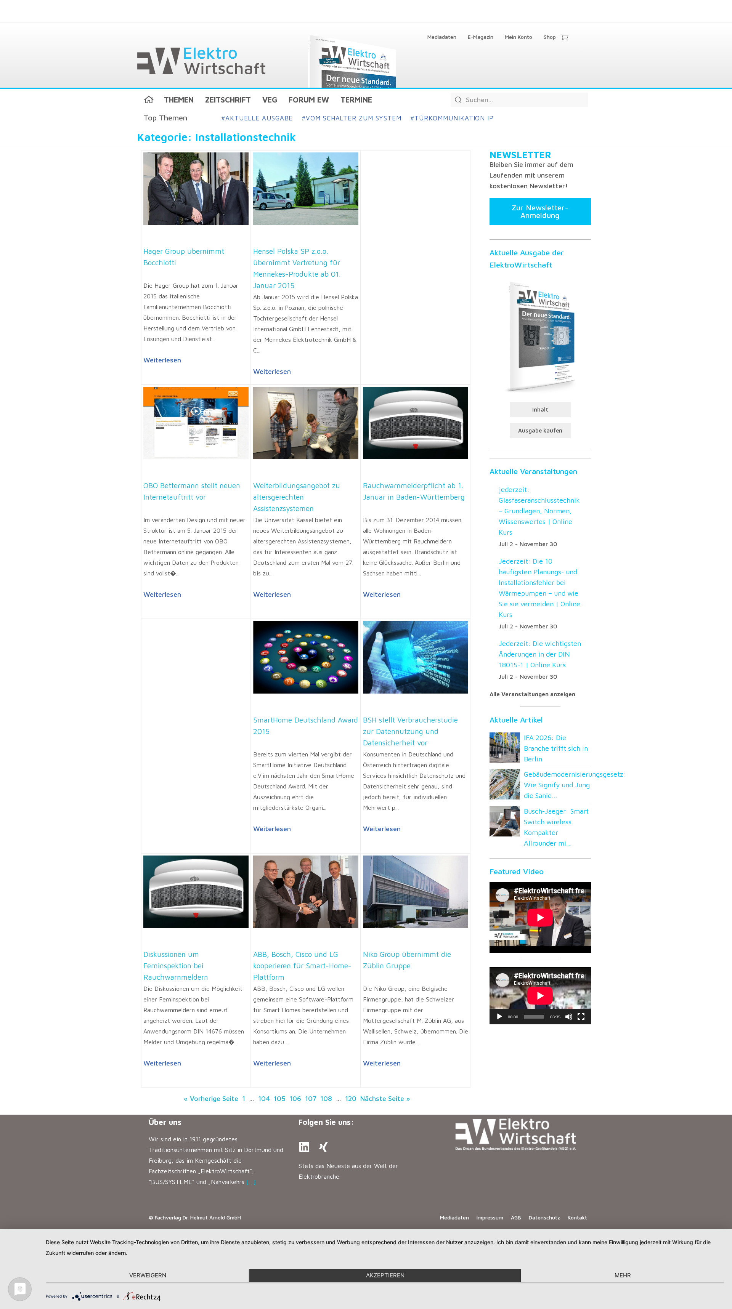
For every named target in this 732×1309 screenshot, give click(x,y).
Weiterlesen (162, 360)
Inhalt (540, 409)
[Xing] (323, 1147)
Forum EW (309, 99)
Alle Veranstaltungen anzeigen (532, 694)
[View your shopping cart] (564, 38)
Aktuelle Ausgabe (257, 118)
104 (264, 1098)
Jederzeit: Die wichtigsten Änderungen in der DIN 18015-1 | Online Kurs (540, 654)
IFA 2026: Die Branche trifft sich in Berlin (556, 748)
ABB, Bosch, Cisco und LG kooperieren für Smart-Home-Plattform (302, 965)
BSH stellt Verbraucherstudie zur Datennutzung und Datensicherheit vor (410, 731)
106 (295, 1098)
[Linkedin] (304, 1147)
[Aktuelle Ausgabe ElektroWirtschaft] (540, 336)
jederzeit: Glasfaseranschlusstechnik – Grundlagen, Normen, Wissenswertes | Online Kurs (539, 510)
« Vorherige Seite (211, 1098)
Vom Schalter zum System (351, 118)
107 (310, 1098)
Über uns (165, 1122)
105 (280, 1098)
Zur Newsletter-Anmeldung (540, 211)
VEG (269, 99)
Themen (179, 99)
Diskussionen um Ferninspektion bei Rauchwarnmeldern (175, 965)
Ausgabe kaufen (540, 430)
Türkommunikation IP (452, 118)
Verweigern (147, 1275)
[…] (251, 1181)
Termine (356, 99)
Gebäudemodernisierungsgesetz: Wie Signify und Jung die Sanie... (575, 784)
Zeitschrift (228, 99)
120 (350, 1098)
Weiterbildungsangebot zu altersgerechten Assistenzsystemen (296, 497)
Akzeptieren (385, 1275)
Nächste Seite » (385, 1098)
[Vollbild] (581, 1017)
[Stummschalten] (569, 1017)
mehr (623, 1275)
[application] (540, 995)
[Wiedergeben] (499, 1017)
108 (326, 1098)
